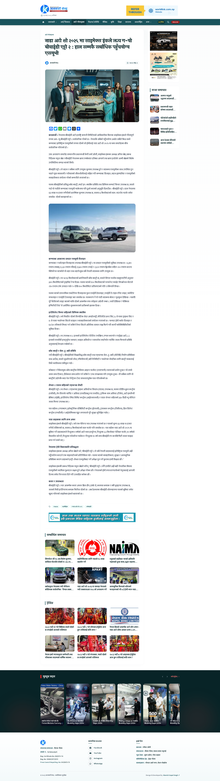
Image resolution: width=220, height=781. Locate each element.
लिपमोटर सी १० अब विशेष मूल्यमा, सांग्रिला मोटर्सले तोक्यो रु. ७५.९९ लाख (58, 562)
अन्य (147, 22)
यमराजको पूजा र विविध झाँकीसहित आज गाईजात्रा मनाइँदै (169, 132)
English (175, 22)
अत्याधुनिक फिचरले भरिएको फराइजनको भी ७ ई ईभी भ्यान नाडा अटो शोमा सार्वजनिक (123, 589)
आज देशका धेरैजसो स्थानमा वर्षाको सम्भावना (168, 143)
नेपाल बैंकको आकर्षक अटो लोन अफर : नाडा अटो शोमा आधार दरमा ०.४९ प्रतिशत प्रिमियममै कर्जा (124, 630)
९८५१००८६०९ (52, 752)
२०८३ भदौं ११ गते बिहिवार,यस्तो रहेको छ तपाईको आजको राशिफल (59, 628)
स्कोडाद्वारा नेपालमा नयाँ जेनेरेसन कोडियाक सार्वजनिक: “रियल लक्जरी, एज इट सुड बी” (59, 589)
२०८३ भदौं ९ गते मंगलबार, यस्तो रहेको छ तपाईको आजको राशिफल (91, 656)
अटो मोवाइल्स (78, 22)
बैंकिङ (105, 22)
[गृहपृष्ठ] (43, 22)
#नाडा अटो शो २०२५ (77, 506)
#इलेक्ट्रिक (65, 506)
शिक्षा (120, 22)
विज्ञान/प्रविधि (93, 22)
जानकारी (51, 22)
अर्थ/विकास (65, 22)
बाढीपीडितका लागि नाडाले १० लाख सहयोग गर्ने (90, 560)
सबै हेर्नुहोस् (174, 676)
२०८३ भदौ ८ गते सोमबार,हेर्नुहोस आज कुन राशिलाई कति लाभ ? (91, 628)
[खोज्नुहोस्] (168, 22)
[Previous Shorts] (162, 676)
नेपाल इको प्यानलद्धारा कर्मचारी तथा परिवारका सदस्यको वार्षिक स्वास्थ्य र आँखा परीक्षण (59, 657)
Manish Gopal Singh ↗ (171, 775)
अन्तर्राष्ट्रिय (138, 22)
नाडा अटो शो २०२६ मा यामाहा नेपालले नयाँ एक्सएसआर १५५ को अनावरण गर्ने (92, 588)
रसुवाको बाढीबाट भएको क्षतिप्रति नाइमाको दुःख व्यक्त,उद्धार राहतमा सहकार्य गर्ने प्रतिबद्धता (122, 562)
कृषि (112, 22)
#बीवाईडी (88, 506)
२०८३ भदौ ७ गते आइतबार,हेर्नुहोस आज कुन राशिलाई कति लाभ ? (123, 656)
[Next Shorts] (167, 676)
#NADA (55, 506)
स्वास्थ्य (128, 22)
